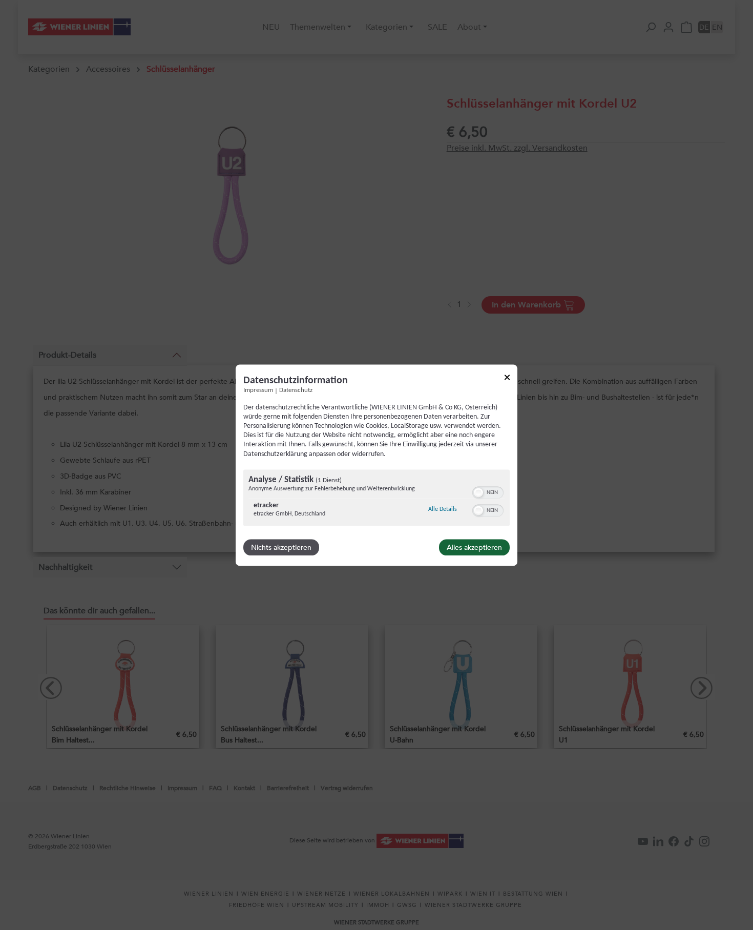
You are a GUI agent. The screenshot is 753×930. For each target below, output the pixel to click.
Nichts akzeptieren (281, 547)
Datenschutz (295, 390)
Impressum (258, 390)
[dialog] (376, 465)
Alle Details (442, 509)
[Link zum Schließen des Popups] (507, 379)
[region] (376, 498)
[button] (478, 492)
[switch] (488, 491)
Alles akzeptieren (474, 547)
